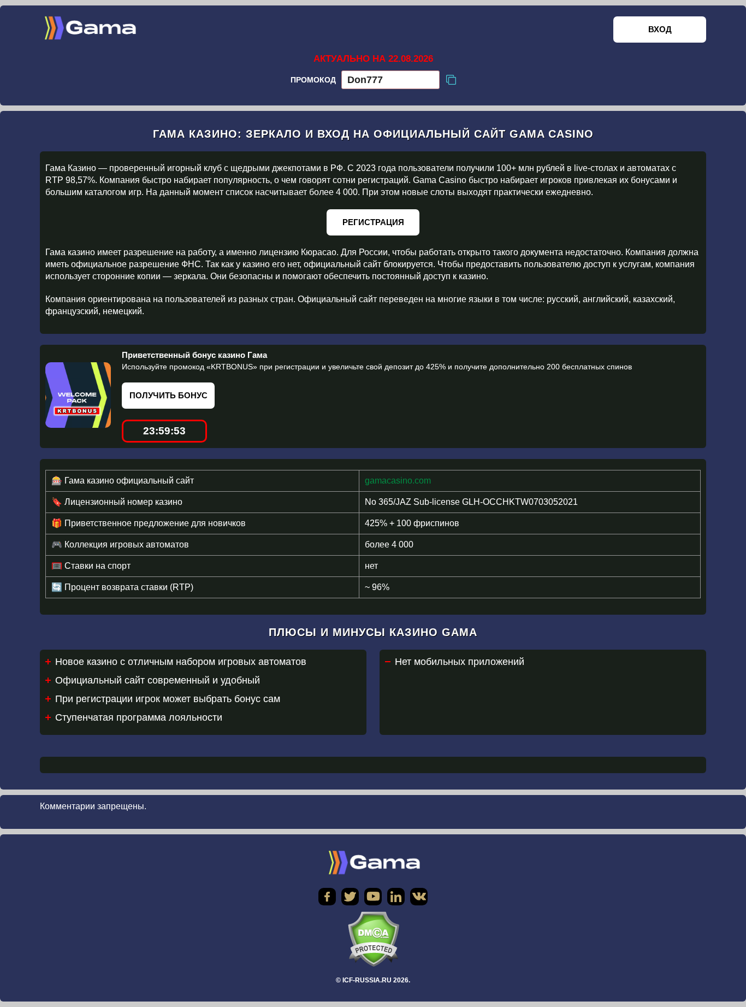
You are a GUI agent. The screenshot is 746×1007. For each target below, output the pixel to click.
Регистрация (373, 222)
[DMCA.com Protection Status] (373, 939)
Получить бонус (168, 395)
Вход (660, 29)
